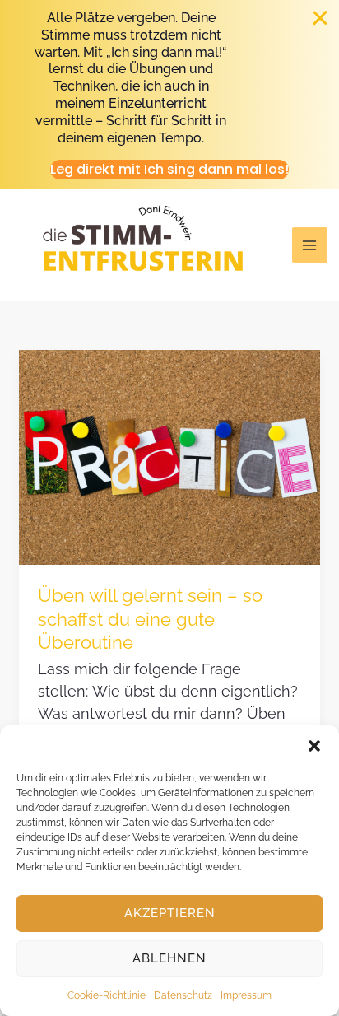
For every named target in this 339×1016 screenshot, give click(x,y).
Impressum (246, 995)
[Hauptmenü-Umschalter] (309, 245)
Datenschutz (183, 995)
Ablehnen (169, 958)
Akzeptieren (170, 913)
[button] (314, 746)
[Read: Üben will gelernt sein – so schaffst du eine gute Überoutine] (169, 457)
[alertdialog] (169, 94)
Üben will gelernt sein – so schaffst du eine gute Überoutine (150, 619)
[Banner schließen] (320, 18)
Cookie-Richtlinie (106, 995)
